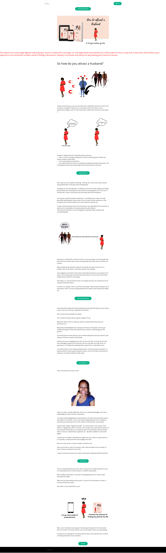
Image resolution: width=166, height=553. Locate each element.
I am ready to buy (83, 362)
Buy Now (83, 543)
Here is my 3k (83, 461)
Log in (117, 3)
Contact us (49, 549)
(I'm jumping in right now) (83, 298)
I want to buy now (83, 173)
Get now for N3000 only (83, 8)
